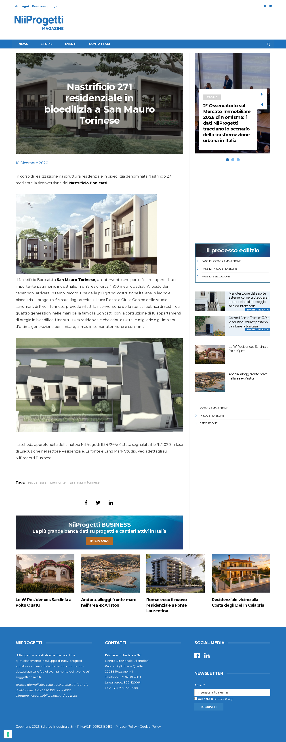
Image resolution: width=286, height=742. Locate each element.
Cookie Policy (150, 727)
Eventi (70, 44)
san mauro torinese (84, 482)
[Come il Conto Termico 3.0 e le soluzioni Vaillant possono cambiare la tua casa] (210, 326)
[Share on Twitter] (98, 502)
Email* (199, 685)
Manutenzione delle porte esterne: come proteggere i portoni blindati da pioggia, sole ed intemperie (248, 299)
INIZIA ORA (99, 541)
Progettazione (212, 415)
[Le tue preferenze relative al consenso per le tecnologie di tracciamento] (8, 734)
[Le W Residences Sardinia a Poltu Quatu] (210, 355)
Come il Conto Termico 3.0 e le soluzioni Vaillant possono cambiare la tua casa (249, 322)
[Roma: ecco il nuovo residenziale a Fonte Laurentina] (175, 573)
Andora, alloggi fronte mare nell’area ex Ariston (248, 376)
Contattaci (99, 44)
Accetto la (205, 699)
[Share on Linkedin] (111, 502)
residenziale (37, 482)
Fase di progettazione (219, 268)
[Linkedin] (270, 6)
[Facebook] (265, 6)
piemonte (58, 482)
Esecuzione (209, 423)
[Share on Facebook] (86, 502)
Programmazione (214, 408)
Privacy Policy (223, 699)
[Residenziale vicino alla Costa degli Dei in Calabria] (241, 573)
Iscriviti (209, 707)
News (23, 44)
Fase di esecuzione (216, 276)
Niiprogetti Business (30, 6)
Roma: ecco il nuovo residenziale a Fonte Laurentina (166, 605)
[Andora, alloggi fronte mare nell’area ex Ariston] (210, 382)
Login (54, 6)
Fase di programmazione (221, 261)
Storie (47, 44)
